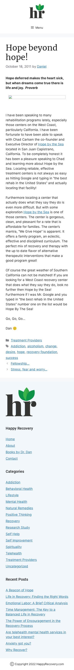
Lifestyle (12, 495)
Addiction (18, 346)
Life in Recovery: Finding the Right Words (37, 597)
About (10, 445)
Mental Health (16, 502)
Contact (12, 458)
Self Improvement (19, 540)
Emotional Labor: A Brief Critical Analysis (37, 603)
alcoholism (35, 346)
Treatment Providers (26, 340)
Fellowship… (20, 363)
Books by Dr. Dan (19, 452)
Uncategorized (17, 566)
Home (10, 439)
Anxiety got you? (18, 643)
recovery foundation (42, 352)
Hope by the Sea (51, 144)
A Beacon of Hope (19, 590)
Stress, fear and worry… (29, 369)
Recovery (13, 521)
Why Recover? (16, 650)
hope (21, 352)
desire (10, 352)
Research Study (18, 527)
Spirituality (14, 547)
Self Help (13, 534)
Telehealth (14, 553)
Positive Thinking (18, 514)
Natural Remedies (19, 508)
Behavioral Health (19, 489)
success (12, 358)
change (51, 346)
